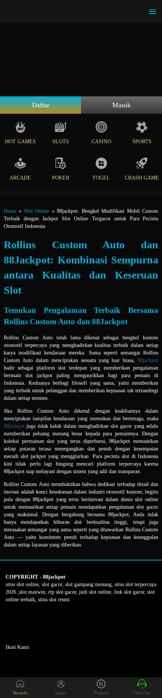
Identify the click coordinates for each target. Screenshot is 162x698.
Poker (60, 178)
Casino (101, 141)
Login (60, 692)
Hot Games (20, 141)
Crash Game (142, 178)
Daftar (40, 105)
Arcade (20, 178)
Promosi (101, 692)
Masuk (121, 105)
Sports (141, 141)
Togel (101, 178)
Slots (60, 141)
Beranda (20, 692)
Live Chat (141, 692)
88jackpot (148, 360)
